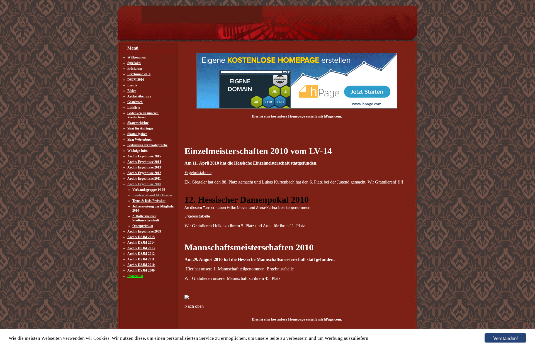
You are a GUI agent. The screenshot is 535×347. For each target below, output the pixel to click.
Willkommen (136, 57)
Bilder (131, 91)
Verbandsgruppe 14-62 (148, 190)
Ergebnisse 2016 (138, 74)
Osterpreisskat (142, 226)
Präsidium (134, 68)
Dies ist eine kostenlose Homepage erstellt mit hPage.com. (297, 116)
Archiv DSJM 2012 (141, 254)
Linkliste (133, 107)
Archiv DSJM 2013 (141, 248)
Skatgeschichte (138, 123)
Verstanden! (505, 337)
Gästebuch (135, 102)
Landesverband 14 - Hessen (152, 195)
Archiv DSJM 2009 (141, 270)
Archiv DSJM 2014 (141, 243)
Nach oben (194, 306)
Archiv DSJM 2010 (141, 265)
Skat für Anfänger (140, 128)
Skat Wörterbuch (139, 139)
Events (132, 85)
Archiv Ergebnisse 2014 (144, 162)
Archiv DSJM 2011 (140, 259)
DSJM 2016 (135, 80)
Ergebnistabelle (197, 172)
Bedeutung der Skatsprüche (147, 145)
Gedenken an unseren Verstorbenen (143, 115)
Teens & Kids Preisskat (149, 201)
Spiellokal (134, 63)
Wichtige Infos (137, 151)
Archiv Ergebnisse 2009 (144, 231)
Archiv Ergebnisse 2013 (144, 167)
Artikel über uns (139, 96)
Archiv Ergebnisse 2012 (144, 173)
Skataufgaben (137, 134)
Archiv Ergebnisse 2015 (144, 156)
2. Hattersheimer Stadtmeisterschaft (145, 218)
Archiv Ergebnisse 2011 (144, 178)
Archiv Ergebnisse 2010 (144, 184)
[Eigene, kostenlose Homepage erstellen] (296, 107)
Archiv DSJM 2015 (141, 237)
